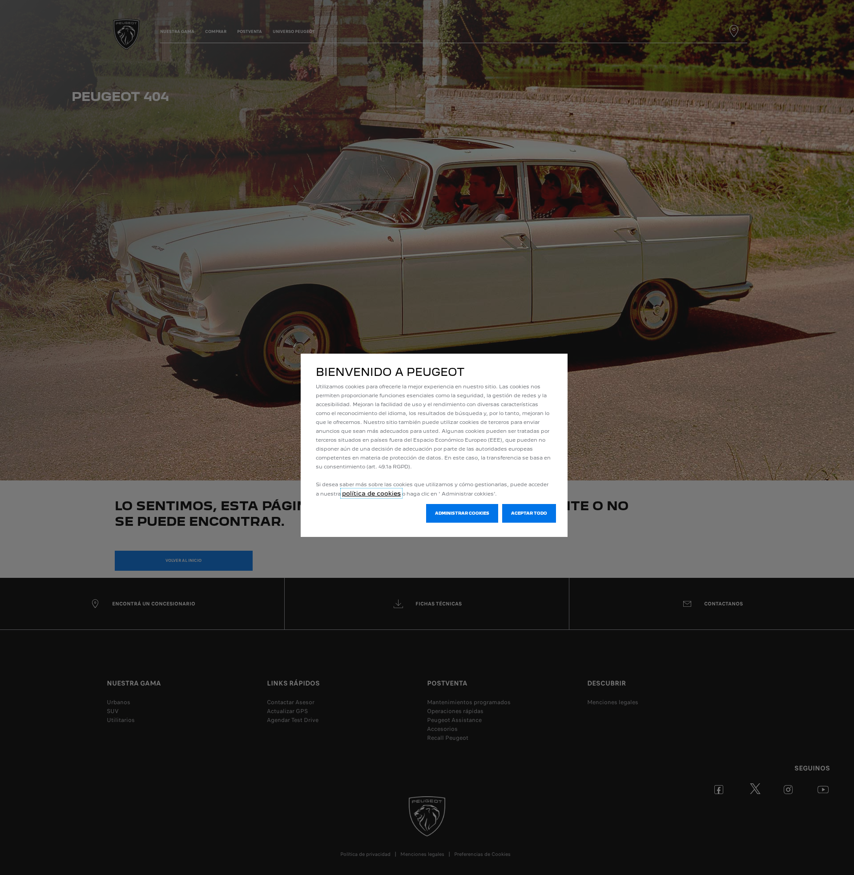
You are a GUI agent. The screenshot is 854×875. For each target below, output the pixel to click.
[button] (462, 513)
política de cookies (371, 493)
